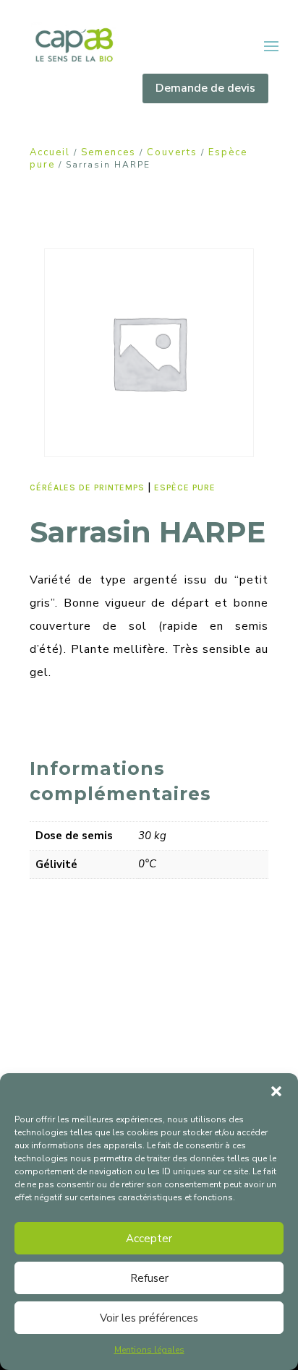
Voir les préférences (149, 1318)
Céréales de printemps (87, 487)
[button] (276, 1091)
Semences (108, 152)
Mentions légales (149, 1350)
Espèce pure (185, 487)
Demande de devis (205, 88)
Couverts (172, 152)
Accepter (149, 1238)
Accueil (50, 152)
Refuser (149, 1278)
